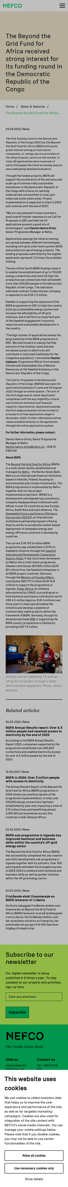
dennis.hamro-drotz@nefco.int (25, 446)
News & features (33, 106)
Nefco (25, 471)
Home (10, 106)
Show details (34, 1179)
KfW (32, 619)
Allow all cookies (34, 1155)
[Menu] (62, 6)
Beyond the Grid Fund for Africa (30, 464)
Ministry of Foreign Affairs (37, 577)
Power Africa (25, 588)
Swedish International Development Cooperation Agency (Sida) (31, 554)
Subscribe (17, 1012)
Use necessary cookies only (34, 1168)
